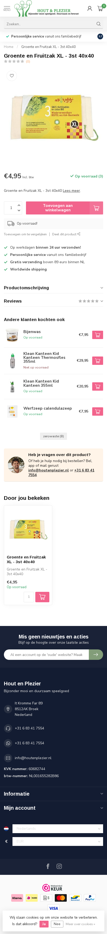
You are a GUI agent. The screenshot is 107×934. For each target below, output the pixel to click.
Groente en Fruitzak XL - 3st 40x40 (48, 47)
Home (9, 47)
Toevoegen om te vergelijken (25, 234)
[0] (100, 8)
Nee (57, 923)
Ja (44, 923)
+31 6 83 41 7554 (29, 728)
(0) (28, 61)
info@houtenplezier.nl (48, 470)
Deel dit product (64, 234)
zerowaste (53, 436)
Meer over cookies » (80, 924)
